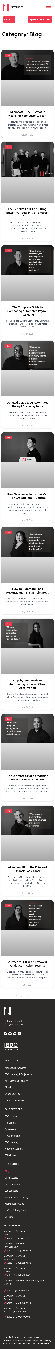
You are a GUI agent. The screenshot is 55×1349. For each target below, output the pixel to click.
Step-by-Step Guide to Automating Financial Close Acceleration (27, 684)
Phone (7, 19)
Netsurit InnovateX (14, 1100)
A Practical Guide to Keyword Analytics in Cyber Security (27, 963)
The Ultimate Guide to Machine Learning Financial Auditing (27, 777)
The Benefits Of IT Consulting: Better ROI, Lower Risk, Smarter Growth (27, 212)
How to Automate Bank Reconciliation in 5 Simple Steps (27, 590)
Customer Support (13, 1021)
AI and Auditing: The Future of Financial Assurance (27, 869)
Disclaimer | (8, 1340)
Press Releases (12, 1184)
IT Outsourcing (12, 1135)
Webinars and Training (16, 1197)
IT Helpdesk (11, 1155)
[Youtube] (19, 1033)
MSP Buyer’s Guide (14, 1203)
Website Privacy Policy (22, 1340)
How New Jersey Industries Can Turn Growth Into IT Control (27, 496)
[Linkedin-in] (10, 1033)
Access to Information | (12, 1343)
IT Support (10, 1122)
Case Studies (11, 1177)
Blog (7, 1171)
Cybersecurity (12, 1129)
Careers (9, 1216)
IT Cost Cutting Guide (15, 1210)
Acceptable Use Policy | (42, 1340)
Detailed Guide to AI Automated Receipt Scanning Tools (28, 404)
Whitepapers (11, 1190)
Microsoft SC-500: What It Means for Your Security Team (27, 113)
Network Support (14, 1148)
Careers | (42, 1343)
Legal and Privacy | (30, 1343)
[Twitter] (14, 1033)
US (47, 1343)
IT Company (11, 1116)
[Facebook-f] (5, 1033)
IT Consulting (11, 1142)
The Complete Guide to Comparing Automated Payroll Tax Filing (27, 310)
